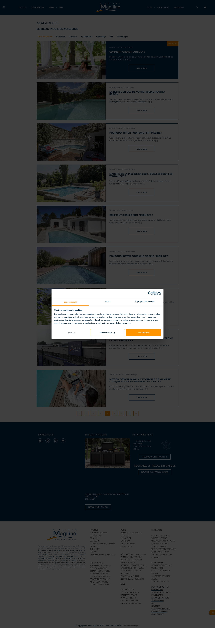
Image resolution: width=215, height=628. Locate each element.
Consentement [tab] (70, 302)
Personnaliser (106, 333)
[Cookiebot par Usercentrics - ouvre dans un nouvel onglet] (150, 293)
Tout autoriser (143, 333)
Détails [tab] (108, 301)
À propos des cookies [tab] (144, 301)
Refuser (71, 333)
